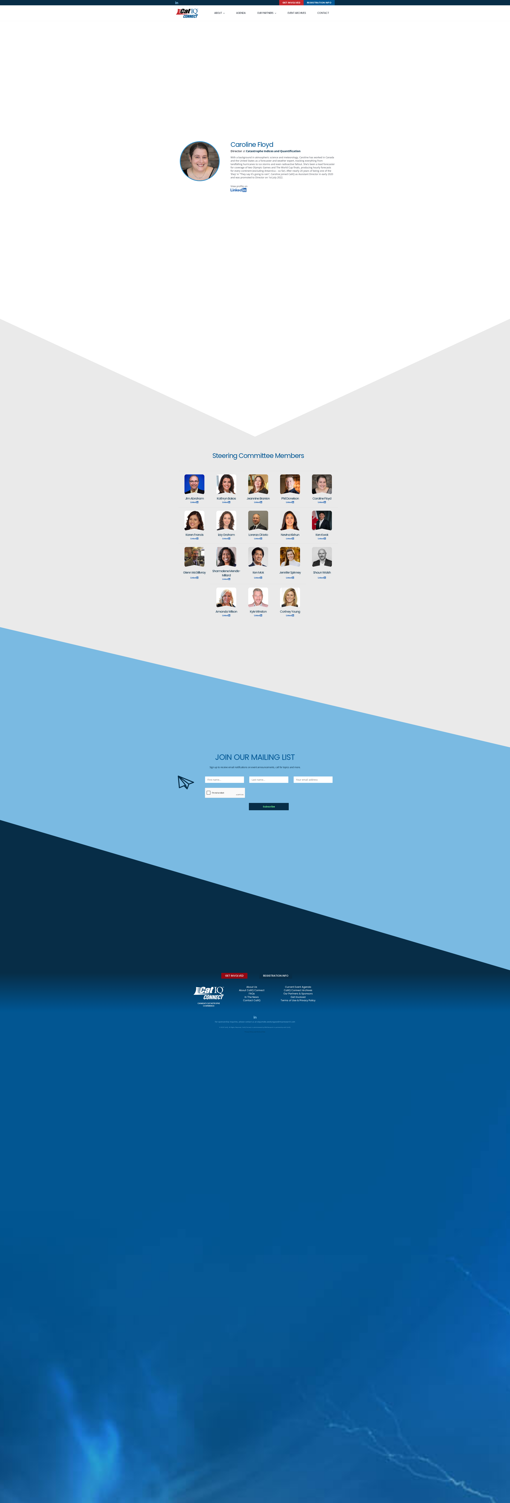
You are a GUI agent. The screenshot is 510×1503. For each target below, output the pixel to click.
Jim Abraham (194, 498)
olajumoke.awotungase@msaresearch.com (276, 1021)
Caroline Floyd (322, 498)
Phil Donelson (290, 498)
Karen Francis (194, 534)
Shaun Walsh (322, 572)
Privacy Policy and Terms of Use (255, 1032)
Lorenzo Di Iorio (258, 534)
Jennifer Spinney (290, 572)
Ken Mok (258, 572)
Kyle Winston (258, 611)
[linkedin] (176, 2)
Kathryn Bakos (226, 498)
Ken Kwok (322, 534)
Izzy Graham (226, 534)
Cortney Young (290, 611)
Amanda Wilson (226, 611)
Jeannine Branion (258, 498)
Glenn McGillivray (194, 572)
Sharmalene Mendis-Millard (226, 573)
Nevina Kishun (290, 534)
